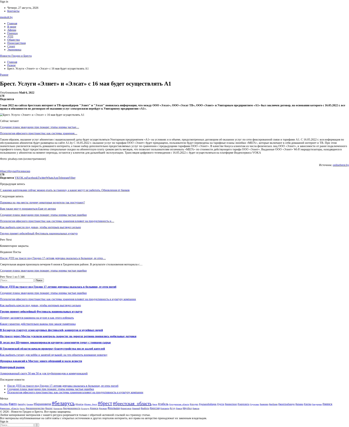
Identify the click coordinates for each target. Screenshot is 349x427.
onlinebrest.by (341, 165)
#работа (145, 408)
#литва (307, 404)
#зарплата (243, 404)
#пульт (12, 171)
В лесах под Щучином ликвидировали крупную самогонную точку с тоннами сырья (55, 342)
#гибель (163, 404)
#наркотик (57, 408)
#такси (179, 408)
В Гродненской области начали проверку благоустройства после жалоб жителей (52, 348)
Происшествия (16, 43)
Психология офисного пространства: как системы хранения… (38, 133)
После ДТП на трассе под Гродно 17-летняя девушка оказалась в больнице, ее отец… (53, 258)
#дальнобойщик (207, 404)
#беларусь (63, 403)
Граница (12, 33)
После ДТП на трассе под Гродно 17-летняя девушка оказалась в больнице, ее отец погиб (58, 286)
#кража (299, 404)
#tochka (4, 404)
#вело (154, 404)
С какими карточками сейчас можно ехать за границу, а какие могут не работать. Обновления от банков (65, 190)
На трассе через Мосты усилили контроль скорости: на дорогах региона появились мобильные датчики (68, 336)
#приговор (126, 408)
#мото (22, 408)
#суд (172, 408)
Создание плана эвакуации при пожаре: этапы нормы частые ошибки (43, 270)
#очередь (85, 408)
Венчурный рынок (12, 367)
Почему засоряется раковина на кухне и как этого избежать (37, 317)
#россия (155, 408)
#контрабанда (286, 404)
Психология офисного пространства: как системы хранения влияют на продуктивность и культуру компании (68, 299)
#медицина (317, 404)
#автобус (22, 404)
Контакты (13, 11)
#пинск (94, 408)
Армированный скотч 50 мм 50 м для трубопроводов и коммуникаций (44, 373)
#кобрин (273, 404)
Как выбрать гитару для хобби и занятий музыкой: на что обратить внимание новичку (53, 354)
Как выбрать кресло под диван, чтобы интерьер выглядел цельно (40, 305)
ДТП (10, 36)
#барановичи (42, 404)
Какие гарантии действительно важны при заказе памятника (38, 323)
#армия (30, 404)
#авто (13, 404)
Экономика (14, 49)
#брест (4, 171)
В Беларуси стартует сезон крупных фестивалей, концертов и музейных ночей (51, 330)
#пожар (103, 408)
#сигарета (164, 408)
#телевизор (23, 171)
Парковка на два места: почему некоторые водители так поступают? (42, 202)
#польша (114, 408)
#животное (231, 404)
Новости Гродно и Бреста (16, 55)
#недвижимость (71, 408)
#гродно (194, 404)
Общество (13, 39)
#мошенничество (35, 408)
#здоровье (254, 404)
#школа (195, 408)
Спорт (11, 46)
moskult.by (6, 17)
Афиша (11, 29)
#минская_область (9, 408)
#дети (220, 404)
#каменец (264, 404)
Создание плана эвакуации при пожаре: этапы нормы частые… (39, 127)
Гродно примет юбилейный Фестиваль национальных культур (41, 311)
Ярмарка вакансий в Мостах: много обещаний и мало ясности (41, 361)
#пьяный (136, 408)
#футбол (187, 408)
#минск (327, 404)
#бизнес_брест (90, 404)
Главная (12, 23)
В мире (11, 26)
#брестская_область (132, 403)
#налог (49, 408)
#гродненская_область (179, 404)
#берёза (79, 404)
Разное (4, 74)
